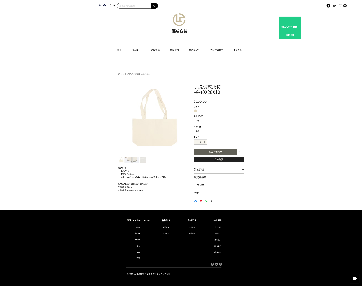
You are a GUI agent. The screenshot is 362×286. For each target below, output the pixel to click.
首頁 (120, 73)
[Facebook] (110, 5)
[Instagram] (114, 5)
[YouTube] (216, 264)
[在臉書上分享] (195, 201)
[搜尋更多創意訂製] (154, 5)
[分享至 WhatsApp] (206, 201)
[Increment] (204, 142)
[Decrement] (196, 142)
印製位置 (198, 127)
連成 (176, 31)
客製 (183, 31)
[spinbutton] (200, 142)
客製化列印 (199, 116)
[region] (290, 28)
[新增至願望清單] (241, 152)
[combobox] (219, 121)
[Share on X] (211, 201)
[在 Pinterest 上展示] (201, 201)
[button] (343, 5)
